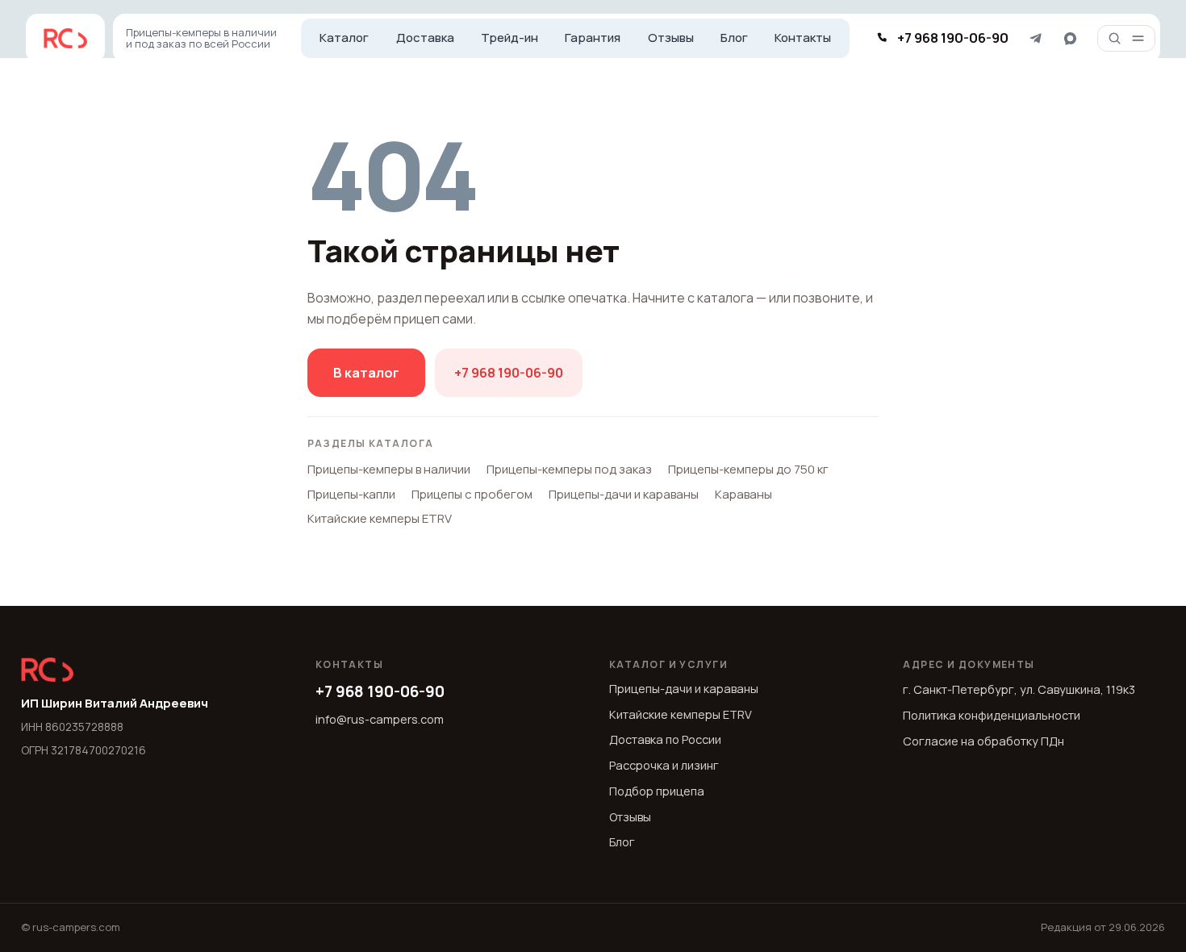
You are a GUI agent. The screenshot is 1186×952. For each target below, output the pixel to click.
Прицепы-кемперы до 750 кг (748, 469)
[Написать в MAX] (1070, 38)
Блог (734, 37)
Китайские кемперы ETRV (379, 518)
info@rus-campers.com (379, 719)
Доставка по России (665, 739)
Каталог (344, 37)
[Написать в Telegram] (1035, 38)
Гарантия (592, 37)
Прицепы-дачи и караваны (624, 494)
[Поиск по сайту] (1114, 38)
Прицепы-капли (351, 494)
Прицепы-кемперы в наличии (388, 469)
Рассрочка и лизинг (664, 765)
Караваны (743, 494)
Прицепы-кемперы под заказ (569, 469)
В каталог (366, 373)
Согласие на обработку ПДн (983, 741)
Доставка (425, 37)
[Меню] (1138, 38)
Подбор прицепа (656, 791)
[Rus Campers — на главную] (65, 38)
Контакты (803, 37)
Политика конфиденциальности (991, 715)
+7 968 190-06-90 (508, 373)
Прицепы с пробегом (471, 494)
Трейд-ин (509, 37)
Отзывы (671, 37)
